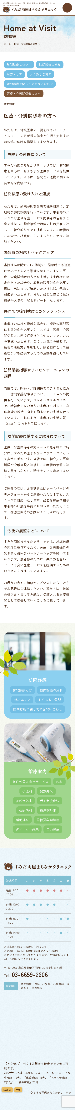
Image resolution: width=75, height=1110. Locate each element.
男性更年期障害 (48, 819)
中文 (18, 1089)
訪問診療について (19, 64)
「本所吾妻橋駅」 (59, 1078)
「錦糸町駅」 (24, 1082)
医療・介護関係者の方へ (24, 93)
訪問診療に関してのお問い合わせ (30, 84)
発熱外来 (46, 791)
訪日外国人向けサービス (30, 781)
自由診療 (52, 829)
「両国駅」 (29, 1073)
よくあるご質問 (40, 74)
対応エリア (14, 74)
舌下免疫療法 (49, 800)
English (7, 1089)
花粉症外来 (24, 800)
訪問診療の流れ (50, 64)
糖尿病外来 (48, 810)
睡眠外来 (22, 819)
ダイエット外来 (27, 829)
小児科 (27, 791)
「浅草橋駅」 (31, 1078)
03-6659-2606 (30, 974)
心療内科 (25, 810)
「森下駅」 (50, 1073)
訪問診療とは (22, 690)
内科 (59, 781)
